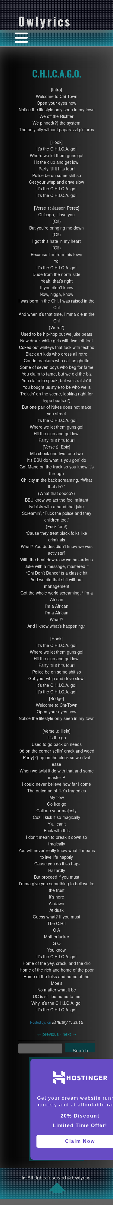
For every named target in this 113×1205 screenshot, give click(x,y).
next (69, 1034)
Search (80, 1049)
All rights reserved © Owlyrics (58, 1177)
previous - (50, 1034)
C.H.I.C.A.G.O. (56, 73)
